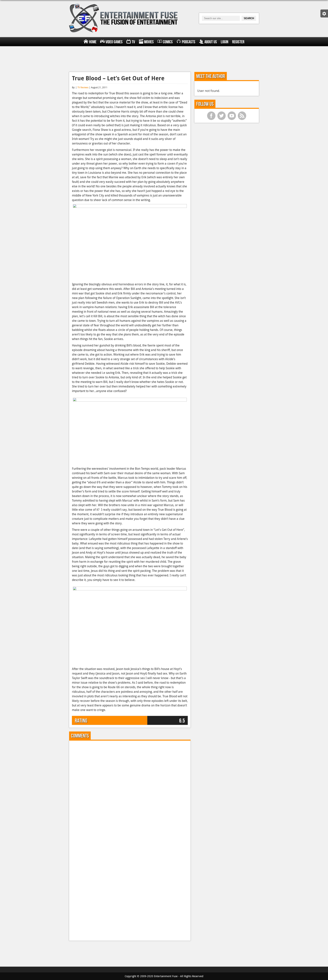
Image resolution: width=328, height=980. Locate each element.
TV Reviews (82, 87)
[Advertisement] (164, 58)
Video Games (114, 42)
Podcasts (188, 42)
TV (133, 42)
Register (238, 42)
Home (92, 42)
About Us (210, 42)
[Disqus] (130, 790)
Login (224, 42)
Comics (168, 42)
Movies (149, 42)
